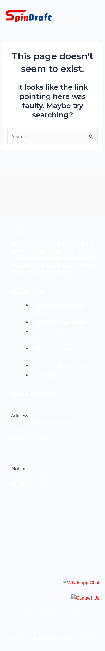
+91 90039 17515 (29, 484)
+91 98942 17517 (29, 476)
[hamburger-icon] (93, 16)
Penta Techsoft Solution (71, 638)
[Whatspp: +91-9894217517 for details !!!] (81, 583)
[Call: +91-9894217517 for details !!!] (85, 598)
